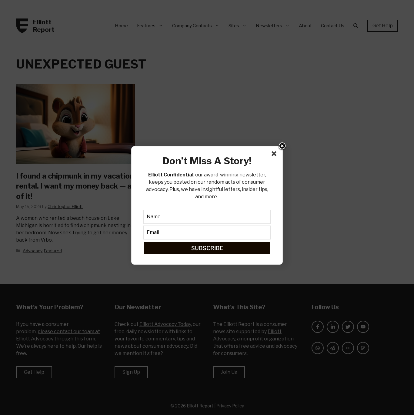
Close (282, 146)
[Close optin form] (275, 155)
